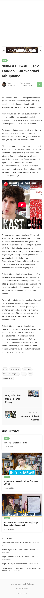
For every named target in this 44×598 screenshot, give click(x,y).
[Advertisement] (22, 23)
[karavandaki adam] (22, 50)
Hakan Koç (11, 85)
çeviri (5, 369)
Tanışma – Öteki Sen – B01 (15, 443)
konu (23, 374)
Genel (5, 60)
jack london (27, 369)
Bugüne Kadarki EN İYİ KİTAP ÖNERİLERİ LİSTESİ (20, 557)
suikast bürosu (7, 378)
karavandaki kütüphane (10, 374)
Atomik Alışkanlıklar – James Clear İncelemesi (18, 550)
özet (30, 374)
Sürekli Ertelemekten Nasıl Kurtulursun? (16, 543)
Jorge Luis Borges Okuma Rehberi (14, 564)
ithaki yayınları (15, 369)
